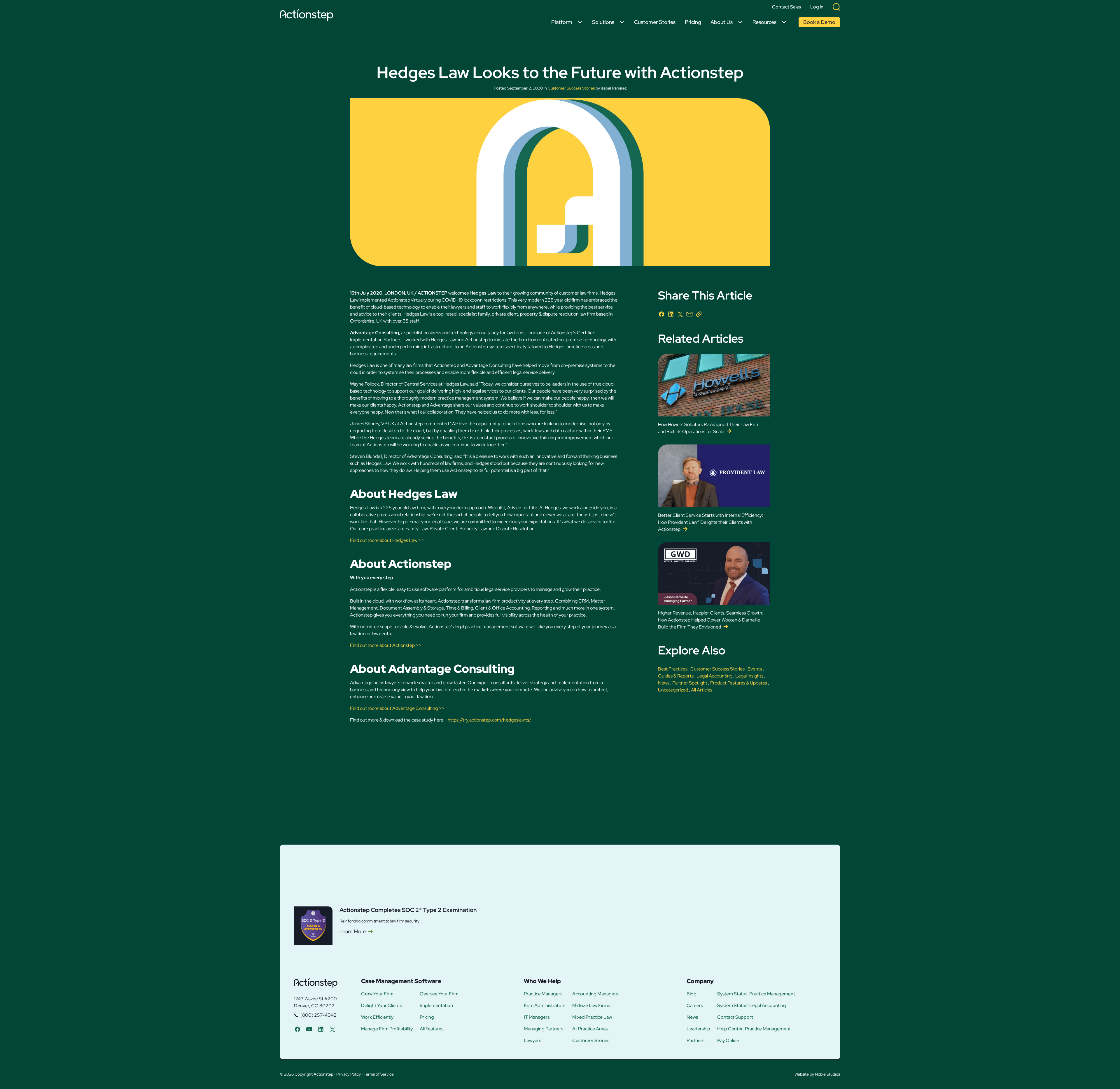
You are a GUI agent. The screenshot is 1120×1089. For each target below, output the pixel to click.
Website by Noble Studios (817, 1074)
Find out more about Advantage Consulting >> (397, 708)
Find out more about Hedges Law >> (387, 540)
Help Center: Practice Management (754, 1029)
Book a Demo (819, 22)
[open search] (836, 6)
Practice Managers (543, 994)
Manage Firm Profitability (387, 1029)
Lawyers (532, 1040)
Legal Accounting (714, 676)
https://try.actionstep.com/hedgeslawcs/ (489, 720)
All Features (431, 1029)
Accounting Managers (595, 994)
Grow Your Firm (377, 994)
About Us (721, 22)
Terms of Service (379, 1074)
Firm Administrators (544, 1005)
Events (755, 669)
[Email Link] (689, 314)
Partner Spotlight (689, 683)
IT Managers (537, 1017)
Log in (816, 7)
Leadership (698, 1029)
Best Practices (672, 669)
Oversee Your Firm (439, 994)
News (663, 683)
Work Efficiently (377, 1017)
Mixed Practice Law (592, 1017)
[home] (308, 16)
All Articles (701, 690)
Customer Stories (655, 22)
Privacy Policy (348, 1074)
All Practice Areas (590, 1029)
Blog (691, 994)
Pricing (693, 22)
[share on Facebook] (661, 314)
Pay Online (728, 1040)
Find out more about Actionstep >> (385, 645)
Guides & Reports (676, 676)
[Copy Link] (698, 314)
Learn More (353, 931)
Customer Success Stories (571, 88)
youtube (309, 1029)
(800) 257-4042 (318, 1015)
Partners (695, 1040)
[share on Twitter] (680, 314)
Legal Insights (749, 676)
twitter (332, 1029)
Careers (695, 1005)
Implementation (436, 1005)
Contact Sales (786, 7)
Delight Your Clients (381, 1005)
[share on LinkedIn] (670, 314)
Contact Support (735, 1017)
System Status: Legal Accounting (751, 1005)
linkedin (320, 1029)
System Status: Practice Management (756, 994)
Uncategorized (673, 690)
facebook (297, 1029)
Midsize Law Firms (591, 1005)
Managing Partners (543, 1029)
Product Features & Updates (738, 683)
